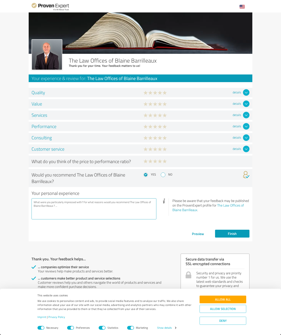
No (170, 174)
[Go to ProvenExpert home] (50, 10)
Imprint (41, 317)
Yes (153, 174)
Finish (232, 233)
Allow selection (223, 309)
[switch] (70, 328)
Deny (223, 321)
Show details (164, 328)
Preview (198, 234)
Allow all (223, 299)
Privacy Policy (56, 317)
